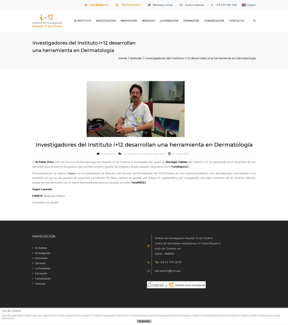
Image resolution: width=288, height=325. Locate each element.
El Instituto (82, 20)
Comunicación (214, 20)
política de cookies (239, 315)
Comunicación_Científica (138, 153)
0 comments (108, 153)
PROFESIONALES (131, 5)
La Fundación (169, 20)
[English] (244, 5)
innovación (159, 153)
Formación (191, 20)
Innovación (129, 20)
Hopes (72, 173)
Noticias (136, 58)
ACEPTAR (144, 321)
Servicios (148, 20)
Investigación (106, 20)
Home (123, 58)
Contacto (236, 20)
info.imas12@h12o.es (167, 271)
